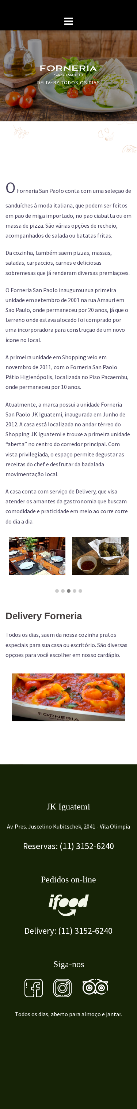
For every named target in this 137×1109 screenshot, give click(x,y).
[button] (57, 591)
